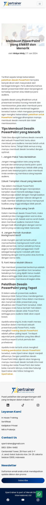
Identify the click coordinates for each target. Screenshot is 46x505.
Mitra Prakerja (8, 429)
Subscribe (23, 480)
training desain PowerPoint (24, 330)
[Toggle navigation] (40, 4)
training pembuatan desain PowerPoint (20, 350)
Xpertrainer (7, 374)
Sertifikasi (6, 421)
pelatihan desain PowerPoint (15, 80)
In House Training (9, 417)
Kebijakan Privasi (9, 425)
